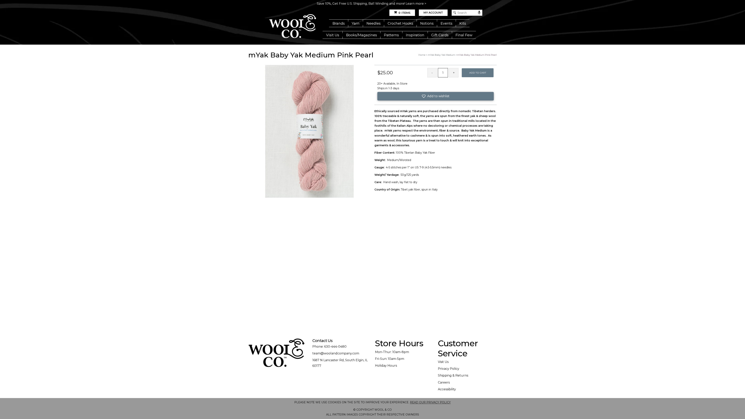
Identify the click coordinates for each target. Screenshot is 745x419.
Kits (462, 23)
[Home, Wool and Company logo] (292, 26)
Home (421, 54)
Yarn (356, 23)
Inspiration (415, 35)
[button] (435, 96)
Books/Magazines (361, 35)
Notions (427, 23)
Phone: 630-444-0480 (329, 346)
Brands (339, 23)
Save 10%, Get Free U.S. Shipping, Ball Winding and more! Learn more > (371, 3)
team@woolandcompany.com (335, 353)
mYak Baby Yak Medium (441, 54)
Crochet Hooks (400, 23)
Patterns (391, 35)
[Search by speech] (479, 13)
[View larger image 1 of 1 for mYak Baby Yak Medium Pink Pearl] (309, 131)
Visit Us (332, 35)
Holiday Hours (386, 365)
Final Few (464, 35)
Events (446, 23)
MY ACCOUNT (433, 12)
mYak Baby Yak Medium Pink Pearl (477, 54)
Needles (373, 23)
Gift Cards (440, 35)
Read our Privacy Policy (430, 402)
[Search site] (454, 12)
